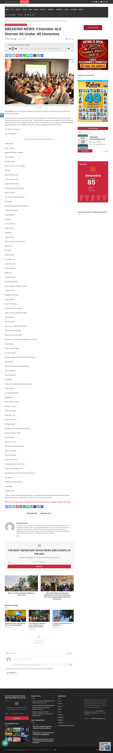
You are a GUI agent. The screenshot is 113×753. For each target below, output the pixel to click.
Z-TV (12, 9)
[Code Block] (31, 665)
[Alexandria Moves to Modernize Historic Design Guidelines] (15, 616)
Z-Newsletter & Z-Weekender (66, 725)
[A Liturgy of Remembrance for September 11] (63, 616)
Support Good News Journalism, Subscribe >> (39, 139)
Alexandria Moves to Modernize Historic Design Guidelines (46, 1)
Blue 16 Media (51, 750)
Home (7, 9)
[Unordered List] (26, 665)
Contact (42, 9)
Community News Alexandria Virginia (21, 21)
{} (36, 664)
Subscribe (50, 9)
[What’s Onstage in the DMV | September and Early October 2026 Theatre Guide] (25, 730)
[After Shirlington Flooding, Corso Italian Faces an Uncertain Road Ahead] (39, 616)
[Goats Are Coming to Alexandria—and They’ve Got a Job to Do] (8, 730)
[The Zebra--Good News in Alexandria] (16, 6)
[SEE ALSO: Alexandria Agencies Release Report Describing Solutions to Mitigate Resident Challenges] (38, 502)
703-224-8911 (100, 711)
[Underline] (19, 665)
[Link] (34, 665)
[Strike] (21, 665)
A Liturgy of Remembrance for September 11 (62, 624)
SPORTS (25, 9)
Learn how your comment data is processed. (40, 668)
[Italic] (17, 665)
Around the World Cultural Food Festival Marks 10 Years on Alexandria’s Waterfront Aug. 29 (43, 707)
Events (18, 9)
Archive (80, 9)
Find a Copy (93, 28)
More (66, 9)
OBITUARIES (74, 9)
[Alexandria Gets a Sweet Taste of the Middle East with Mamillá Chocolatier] (8, 739)
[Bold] (14, 665)
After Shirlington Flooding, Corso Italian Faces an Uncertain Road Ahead (37, 625)
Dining (30, 9)
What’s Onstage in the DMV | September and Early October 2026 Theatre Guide (42, 713)
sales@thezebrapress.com (91, 713)
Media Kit (60, 720)
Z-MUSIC (60, 722)
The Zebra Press (34, 750)
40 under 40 (32, 513)
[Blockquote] (29, 665)
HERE (39, 497)
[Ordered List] (24, 665)
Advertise (59, 9)
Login (70, 653)
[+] (39, 664)
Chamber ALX (46, 513)
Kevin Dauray (11, 39)
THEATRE (36, 9)
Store (59, 712)
